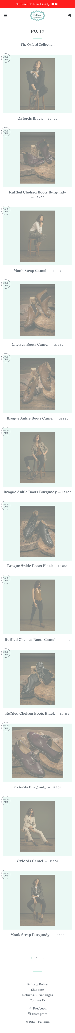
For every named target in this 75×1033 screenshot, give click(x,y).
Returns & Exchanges (37, 995)
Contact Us (38, 1000)
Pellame (44, 1022)
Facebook (39, 1008)
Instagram (39, 1014)
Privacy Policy (37, 984)
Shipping (37, 989)
